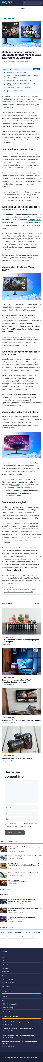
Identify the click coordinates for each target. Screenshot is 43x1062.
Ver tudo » (38, 603)
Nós (3, 1000)
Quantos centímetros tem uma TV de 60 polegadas (21, 720)
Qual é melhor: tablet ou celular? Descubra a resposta (20, 589)
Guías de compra (8, 18)
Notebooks (37, 932)
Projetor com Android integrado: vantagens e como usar (21, 1022)
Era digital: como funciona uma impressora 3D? (18, 592)
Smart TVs (18, 932)
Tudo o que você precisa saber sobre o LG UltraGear (19, 84)
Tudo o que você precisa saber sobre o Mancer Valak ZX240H (21, 76)
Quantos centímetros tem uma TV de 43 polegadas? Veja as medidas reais (21, 900)
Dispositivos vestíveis (28, 937)
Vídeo (10, 932)
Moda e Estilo (6, 986)
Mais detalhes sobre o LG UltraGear (17, 88)
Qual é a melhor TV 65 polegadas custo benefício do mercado (24, 909)
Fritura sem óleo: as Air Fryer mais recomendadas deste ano (25, 848)
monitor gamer (7, 102)
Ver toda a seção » (5, 889)
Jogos (3, 937)
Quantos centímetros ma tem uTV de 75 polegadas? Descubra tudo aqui (17, 681)
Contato (4, 996)
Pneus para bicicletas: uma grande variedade (23, 873)
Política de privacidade (9, 1004)
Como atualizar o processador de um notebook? (24, 856)
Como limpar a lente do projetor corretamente (17, 1028)
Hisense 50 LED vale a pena (17, 881)
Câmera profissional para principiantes (17, 758)
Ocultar (36, 69)
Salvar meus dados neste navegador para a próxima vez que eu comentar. (22, 825)
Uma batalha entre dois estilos (15, 73)
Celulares (27, 932)
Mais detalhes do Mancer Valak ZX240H (18, 80)
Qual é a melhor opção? (13, 91)
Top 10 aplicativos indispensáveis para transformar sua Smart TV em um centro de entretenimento (25, 865)
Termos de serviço (8, 1008)
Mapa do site (6, 1011)
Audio (3, 932)
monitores (15, 485)
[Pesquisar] (39, 3)
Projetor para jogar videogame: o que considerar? (19, 1035)
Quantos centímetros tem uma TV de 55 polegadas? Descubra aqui (21, 918)
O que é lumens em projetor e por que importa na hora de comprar (21, 1042)
